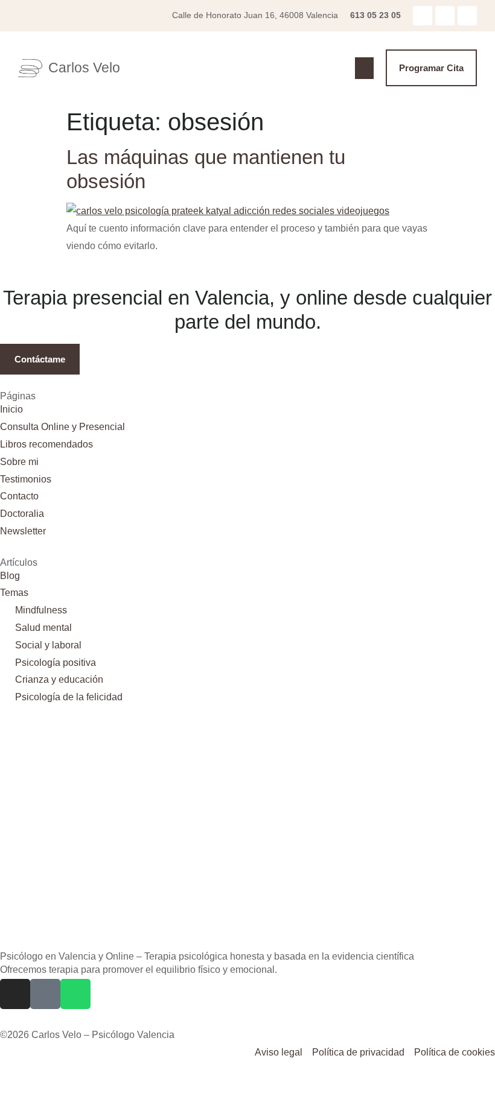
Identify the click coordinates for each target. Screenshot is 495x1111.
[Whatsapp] (467, 15)
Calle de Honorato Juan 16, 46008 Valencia (255, 15)
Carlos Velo (84, 67)
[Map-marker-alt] (445, 15)
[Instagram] (422, 15)
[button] (364, 68)
